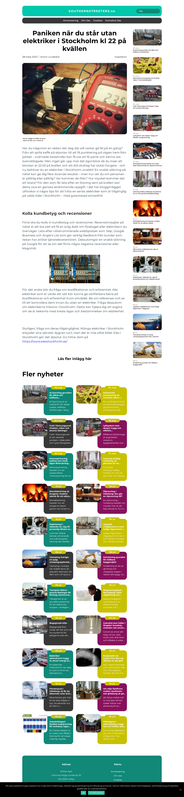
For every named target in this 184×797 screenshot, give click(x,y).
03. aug (112, 420)
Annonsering (70, 20)
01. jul (112, 683)
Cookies (97, 20)
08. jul (58, 552)
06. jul (112, 585)
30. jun (58, 716)
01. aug (112, 453)
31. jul (58, 486)
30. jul (112, 486)
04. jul (112, 618)
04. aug (112, 387)
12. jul (58, 519)
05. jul (58, 618)
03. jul (58, 650)
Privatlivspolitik (96, 793)
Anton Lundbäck (50, 56)
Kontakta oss (113, 20)
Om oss (85, 20)
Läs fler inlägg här (75, 359)
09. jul (112, 519)
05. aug (58, 387)
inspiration (121, 56)
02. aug (58, 453)
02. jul (112, 650)
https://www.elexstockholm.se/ (44, 341)
